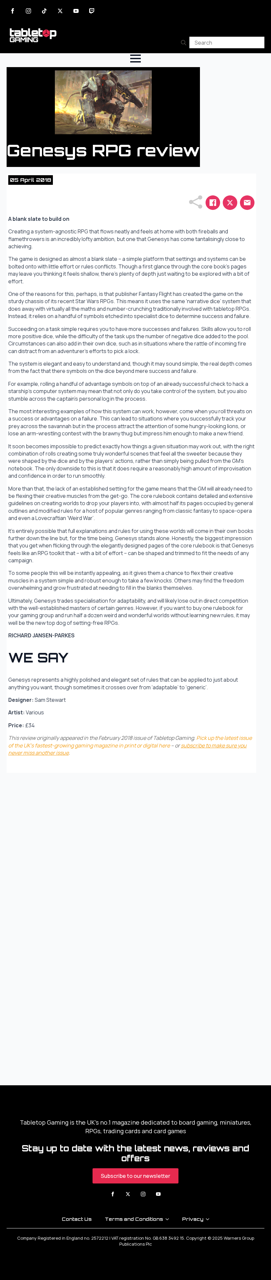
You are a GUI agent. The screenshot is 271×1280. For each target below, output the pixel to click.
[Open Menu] (135, 58)
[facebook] (13, 11)
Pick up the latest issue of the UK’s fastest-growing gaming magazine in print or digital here (130, 741)
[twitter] (60, 11)
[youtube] (76, 11)
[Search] (183, 42)
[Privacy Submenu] (209, 1219)
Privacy (192, 1219)
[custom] (44, 11)
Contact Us (77, 1219)
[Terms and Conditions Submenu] (169, 1219)
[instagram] (28, 11)
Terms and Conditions (134, 1219)
